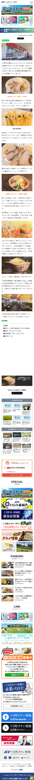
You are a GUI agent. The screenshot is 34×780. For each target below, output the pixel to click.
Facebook (5, 757)
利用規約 (29, 766)
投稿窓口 (17, 757)
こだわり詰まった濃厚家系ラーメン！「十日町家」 (23, 597)
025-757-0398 (16, 331)
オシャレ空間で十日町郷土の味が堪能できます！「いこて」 (24, 573)
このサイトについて (6, 764)
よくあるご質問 (26, 764)
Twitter (10, 757)
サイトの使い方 (17, 764)
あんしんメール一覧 (16, 475)
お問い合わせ (26, 757)
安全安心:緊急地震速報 (18, 468)
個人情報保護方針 (21, 766)
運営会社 (13, 766)
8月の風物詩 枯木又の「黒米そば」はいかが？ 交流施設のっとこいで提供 (23, 565)
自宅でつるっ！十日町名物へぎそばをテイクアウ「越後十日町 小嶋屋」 (24, 581)
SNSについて (5, 766)
